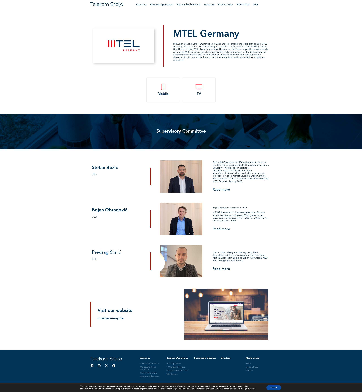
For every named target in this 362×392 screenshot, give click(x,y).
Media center (225, 4)
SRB (255, 4)
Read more (221, 189)
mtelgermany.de (111, 318)
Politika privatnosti (246, 388)
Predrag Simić (106, 252)
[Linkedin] (91, 365)
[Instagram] (99, 365)
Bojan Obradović (109, 210)
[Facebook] (113, 365)
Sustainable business (188, 4)
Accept (274, 387)
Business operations (161, 4)
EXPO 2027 (243, 4)
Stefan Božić (105, 168)
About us (141, 4)
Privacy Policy (242, 386)
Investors (209, 4)
